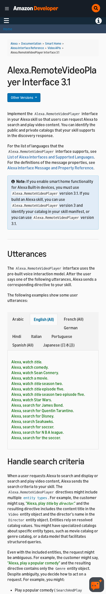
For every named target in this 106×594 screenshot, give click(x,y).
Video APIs (54, 48)
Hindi (16, 336)
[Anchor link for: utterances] (51, 253)
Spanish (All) (22, 345)
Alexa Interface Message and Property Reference (50, 167)
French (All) (73, 319)
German (71, 327)
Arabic (18, 319)
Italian (36, 336)
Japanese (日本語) (58, 345)
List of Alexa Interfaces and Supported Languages (50, 157)
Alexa (14, 43)
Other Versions (22, 97)
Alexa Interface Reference (27, 48)
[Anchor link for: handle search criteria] (88, 460)
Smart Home (53, 43)
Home (7, 29)
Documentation (31, 43)
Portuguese (62, 336)
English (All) (44, 319)
